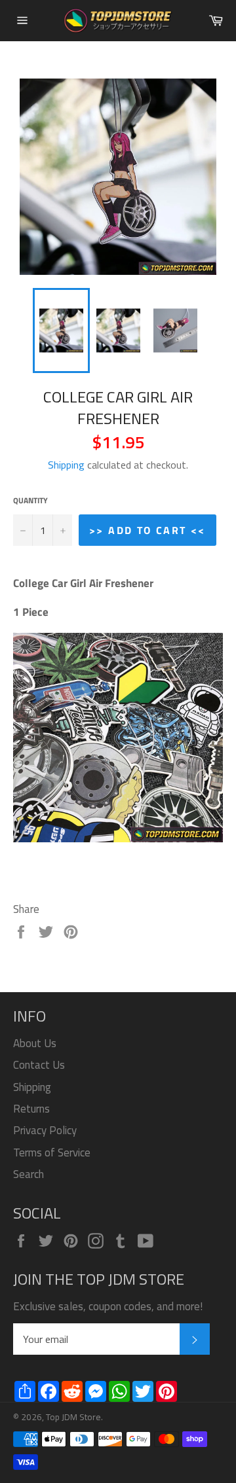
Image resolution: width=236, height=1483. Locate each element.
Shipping (66, 465)
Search (28, 1174)
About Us (34, 1043)
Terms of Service (51, 1152)
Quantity (30, 501)
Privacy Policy (45, 1130)
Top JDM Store (73, 1416)
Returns (31, 1108)
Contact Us (39, 1064)
